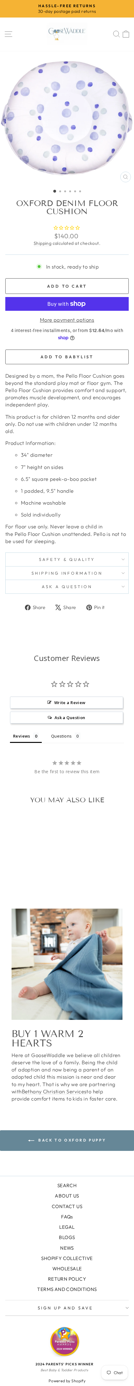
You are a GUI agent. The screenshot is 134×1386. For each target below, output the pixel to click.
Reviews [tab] (21, 736)
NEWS (67, 1248)
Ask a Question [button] (70, 717)
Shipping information (67, 573)
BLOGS (67, 1237)
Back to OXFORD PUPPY (71, 1140)
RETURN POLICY (67, 1279)
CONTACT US (67, 1206)
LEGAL (66, 1227)
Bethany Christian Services (54, 1091)
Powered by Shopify (67, 1380)
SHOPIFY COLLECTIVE (67, 1258)
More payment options (67, 319)
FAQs (67, 1217)
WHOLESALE (67, 1269)
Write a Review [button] (70, 702)
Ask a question (67, 586)
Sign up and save (65, 1307)
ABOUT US (67, 1196)
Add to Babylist (67, 356)
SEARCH (67, 1185)
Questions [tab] (61, 736)
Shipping (42, 243)
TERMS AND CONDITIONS (67, 1289)
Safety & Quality (67, 559)
